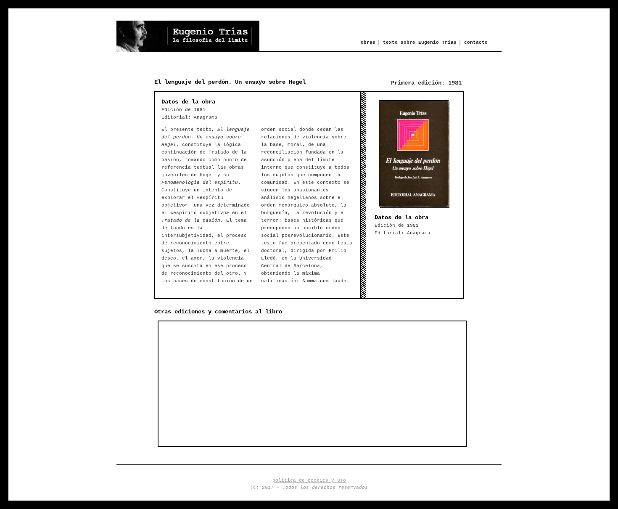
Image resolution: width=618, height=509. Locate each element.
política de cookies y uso (309, 480)
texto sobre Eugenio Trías (420, 42)
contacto (476, 42)
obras (368, 42)
